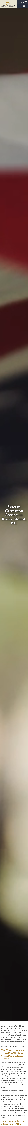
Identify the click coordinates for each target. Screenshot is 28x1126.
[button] (23, 6)
